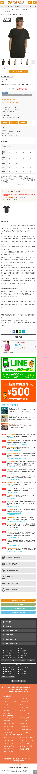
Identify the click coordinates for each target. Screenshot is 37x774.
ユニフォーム (24, 6)
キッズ (22, 660)
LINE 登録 (8, 622)
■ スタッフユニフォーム (10, 673)
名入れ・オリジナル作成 (8, 676)
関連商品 (23, 122)
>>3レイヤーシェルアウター (14, 450)
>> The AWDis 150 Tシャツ (14, 545)
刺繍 (29, 95)
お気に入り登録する (19, 71)
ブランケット (24, 727)
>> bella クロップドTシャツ (14, 551)
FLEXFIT (10, 495)
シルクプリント (6, 95)
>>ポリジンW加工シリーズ (14, 513)
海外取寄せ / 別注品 (12, 570)
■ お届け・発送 (22, 655)
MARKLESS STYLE (13, 453)
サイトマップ (18, 764)
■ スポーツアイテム (23, 673)
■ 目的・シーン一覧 (8, 669)
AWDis (10, 540)
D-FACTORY (11, 441)
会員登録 (8, 626)
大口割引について (11, 639)
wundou (10, 488)
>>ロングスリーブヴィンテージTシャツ (17, 444)
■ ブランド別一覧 (23, 667)
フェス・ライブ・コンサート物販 (10, 117)
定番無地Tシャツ (11, 107)
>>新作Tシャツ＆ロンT (13, 529)
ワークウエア (8, 713)
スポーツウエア (25, 707)
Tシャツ (4, 107)
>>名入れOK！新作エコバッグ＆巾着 (16, 458)
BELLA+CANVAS (12, 548)
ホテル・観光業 (8, 752)
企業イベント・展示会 (26, 737)
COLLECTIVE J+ (12, 532)
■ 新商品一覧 (7, 671)
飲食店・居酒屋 (25, 749)
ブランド (10, 6)
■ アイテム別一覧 (8, 667)
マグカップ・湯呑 (25, 729)
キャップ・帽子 (8, 727)
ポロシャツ (7, 707)
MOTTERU (11, 501)
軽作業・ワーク (8, 743)
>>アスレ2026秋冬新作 (13, 479)
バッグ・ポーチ (8, 718)
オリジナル (33, 6)
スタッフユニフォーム (26, 740)
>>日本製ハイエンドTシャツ (14, 537)
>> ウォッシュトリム (12, 521)
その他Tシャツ (11, 113)
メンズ (5, 660)
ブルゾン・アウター (10, 701)
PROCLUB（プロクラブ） (22, 9)
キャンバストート (25, 721)
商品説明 (5, 122)
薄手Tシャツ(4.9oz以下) (13, 109)
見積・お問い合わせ (11, 643)
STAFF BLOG (10, 577)
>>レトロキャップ (11, 498)
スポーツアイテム (9, 737)
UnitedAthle (11, 434)
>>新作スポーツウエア (13, 492)
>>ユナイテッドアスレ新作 (14, 466)
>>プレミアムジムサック (13, 473)
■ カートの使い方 (23, 653)
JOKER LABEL (12, 482)
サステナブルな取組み (13, 590)
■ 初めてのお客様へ (8, 651)
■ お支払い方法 (7, 655)
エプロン (6, 710)
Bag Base (10, 469)
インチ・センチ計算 (12, 583)
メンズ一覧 (5, 111)
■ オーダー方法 (7, 653)
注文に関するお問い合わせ (18, 600)
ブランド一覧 (10, 9)
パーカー (7, 704)
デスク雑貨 (7, 721)
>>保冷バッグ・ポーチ (13, 506)
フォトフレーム (8, 732)
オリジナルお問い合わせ (18, 608)
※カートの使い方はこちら (11, 199)
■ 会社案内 (21, 657)
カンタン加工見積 (11, 564)
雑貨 (31, 660)
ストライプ (22, 521)
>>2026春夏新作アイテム (13, 514)
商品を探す (19, 664)
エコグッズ (7, 729)
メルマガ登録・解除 (11, 630)
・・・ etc (24, 713)
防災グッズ (23, 724)
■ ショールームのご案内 (9, 657)
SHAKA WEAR (11, 524)
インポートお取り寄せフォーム (18, 612)
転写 (23, 95)
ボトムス (23, 704)
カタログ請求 (9, 635)
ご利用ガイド (18, 648)
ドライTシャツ (24, 701)
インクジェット (15, 95)
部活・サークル (25, 743)
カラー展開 (14, 122)
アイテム (3, 6)
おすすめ (17, 6)
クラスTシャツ (8, 749)
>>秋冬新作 (10, 485)
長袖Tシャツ (24, 710)
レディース (13, 660)
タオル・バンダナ (9, 724)
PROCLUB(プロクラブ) (7, 77)
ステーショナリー (25, 718)
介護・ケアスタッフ (10, 740)
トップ (2, 9)
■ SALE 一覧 (22, 669)
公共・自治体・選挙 (26, 746)
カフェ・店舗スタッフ (10, 746)
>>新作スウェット (11, 438)
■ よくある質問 (22, 651)
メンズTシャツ (13, 111)
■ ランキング (22, 671)
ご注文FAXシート (18, 604)
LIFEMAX (10, 509)
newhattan (11, 517)
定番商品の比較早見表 (13, 557)
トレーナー (23, 698)
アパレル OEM (5, 115)
